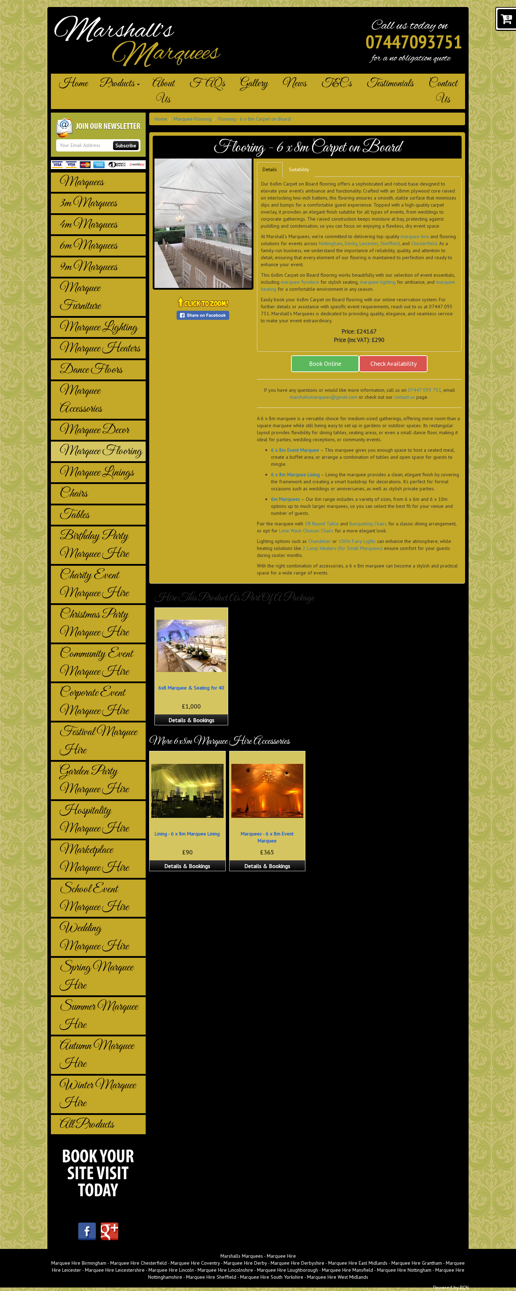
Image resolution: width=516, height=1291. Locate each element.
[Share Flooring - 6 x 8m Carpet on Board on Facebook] (203, 314)
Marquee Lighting (98, 327)
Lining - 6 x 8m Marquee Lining (187, 834)
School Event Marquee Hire (94, 898)
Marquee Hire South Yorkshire (271, 1277)
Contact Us (443, 92)
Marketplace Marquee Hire (94, 859)
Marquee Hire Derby (245, 1263)
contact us (404, 397)
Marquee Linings (97, 472)
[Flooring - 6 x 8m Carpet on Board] (203, 223)
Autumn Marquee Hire (97, 1055)
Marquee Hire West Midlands (337, 1277)
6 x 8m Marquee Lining (295, 474)
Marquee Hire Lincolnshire (225, 1270)
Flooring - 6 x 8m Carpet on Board (254, 119)
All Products (87, 1124)
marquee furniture (300, 282)
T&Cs (337, 84)
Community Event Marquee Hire (96, 663)
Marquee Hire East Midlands (358, 1263)
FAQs (207, 84)
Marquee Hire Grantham (416, 1263)
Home (73, 84)
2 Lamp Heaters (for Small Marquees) (343, 548)
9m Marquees (88, 267)
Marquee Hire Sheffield (211, 1277)
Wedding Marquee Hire (94, 937)
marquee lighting (378, 282)
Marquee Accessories (81, 400)
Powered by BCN (451, 1287)
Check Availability (393, 363)
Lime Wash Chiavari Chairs (306, 530)
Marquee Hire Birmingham (78, 1263)
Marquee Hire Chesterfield (138, 1263)
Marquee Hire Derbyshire (297, 1263)
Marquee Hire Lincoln (171, 1270)
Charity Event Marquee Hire (94, 584)
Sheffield (390, 243)
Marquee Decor (94, 430)
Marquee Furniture (80, 297)
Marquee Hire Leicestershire (115, 1270)
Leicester (368, 243)
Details (270, 169)
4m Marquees (88, 225)
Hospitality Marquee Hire (94, 819)
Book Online (325, 363)
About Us (163, 92)
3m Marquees (88, 203)
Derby (351, 243)
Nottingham (331, 243)
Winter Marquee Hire (97, 1094)
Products (118, 84)
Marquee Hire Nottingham (404, 1270)
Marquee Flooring (101, 451)
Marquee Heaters (100, 348)
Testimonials (390, 84)
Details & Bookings (191, 720)
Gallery (254, 84)
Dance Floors (91, 370)
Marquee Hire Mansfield (347, 1270)
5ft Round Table (322, 523)
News (294, 84)
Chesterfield (424, 243)
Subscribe (125, 145)
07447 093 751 (424, 390)
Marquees (82, 182)
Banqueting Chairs (368, 523)
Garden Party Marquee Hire (94, 780)
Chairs (73, 494)
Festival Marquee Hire (98, 741)
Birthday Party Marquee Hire (94, 545)
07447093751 (413, 41)
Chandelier (319, 541)
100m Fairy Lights (357, 541)
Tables (74, 515)
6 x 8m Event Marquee (295, 450)
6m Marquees (88, 246)
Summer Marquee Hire (99, 1016)
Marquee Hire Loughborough (287, 1270)
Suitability (299, 169)
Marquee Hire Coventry (195, 1263)
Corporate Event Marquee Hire (94, 702)
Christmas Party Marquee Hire (94, 623)
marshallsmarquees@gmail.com (323, 397)
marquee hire (415, 236)
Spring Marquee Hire (96, 976)
